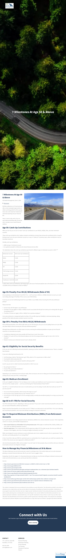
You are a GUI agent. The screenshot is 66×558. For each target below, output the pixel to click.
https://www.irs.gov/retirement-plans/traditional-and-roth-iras (19, 482)
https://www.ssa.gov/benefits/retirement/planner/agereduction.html (20, 473)
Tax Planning (21, 546)
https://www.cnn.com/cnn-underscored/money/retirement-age (19, 471)
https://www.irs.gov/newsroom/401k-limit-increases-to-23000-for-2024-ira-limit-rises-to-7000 (27, 464)
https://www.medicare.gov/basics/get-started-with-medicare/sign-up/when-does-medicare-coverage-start (30, 479)
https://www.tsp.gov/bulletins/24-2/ (12, 466)
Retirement (6, 203)
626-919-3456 (5, 545)
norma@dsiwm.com (7, 547)
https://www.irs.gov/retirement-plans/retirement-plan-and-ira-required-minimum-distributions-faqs (28, 480)
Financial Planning (22, 540)
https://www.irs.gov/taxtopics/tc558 (12, 467)
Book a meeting (33, 522)
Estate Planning (22, 544)
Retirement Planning (23, 542)
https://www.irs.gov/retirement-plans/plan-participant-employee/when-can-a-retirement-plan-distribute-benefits (31, 469)
